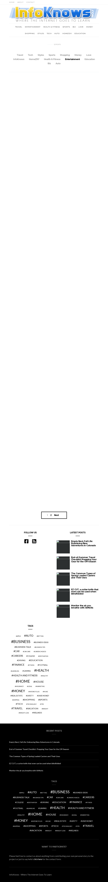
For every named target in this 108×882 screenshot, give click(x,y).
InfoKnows (18, 59)
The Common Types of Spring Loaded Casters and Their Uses (83, 575)
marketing (40, 686)
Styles (41, 33)
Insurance (20, 686)
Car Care (27, 651)
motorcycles (34, 691)
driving (21, 660)
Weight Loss (24, 713)
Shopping (30, 33)
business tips (40, 647)
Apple (19, 636)
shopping (29, 699)
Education (80, 33)
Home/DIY (67, 33)
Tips (42, 704)
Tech (49, 33)
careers (18, 655)
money (19, 691)
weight (45, 709)
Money (89, 27)
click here (37, 859)
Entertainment (32, 27)
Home (12, 2)
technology (32, 704)
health (42, 670)
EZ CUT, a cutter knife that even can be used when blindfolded (84, 591)
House (39, 681)
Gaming (27, 671)
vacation (32, 708)
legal (30, 686)
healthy (45, 676)
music (46, 691)
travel (18, 708)
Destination (43, 656)
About (20, 2)
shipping (16, 700)
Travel (18, 27)
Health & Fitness (51, 27)
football (43, 665)
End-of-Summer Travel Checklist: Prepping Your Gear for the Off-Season (84, 559)
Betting (41, 636)
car (17, 651)
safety (30, 696)
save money (43, 696)
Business (21, 641)
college (31, 656)
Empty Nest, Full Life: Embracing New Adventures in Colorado (83, 543)
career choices (40, 651)
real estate (17, 696)
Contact (30, 2)
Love (81, 27)
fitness (31, 665)
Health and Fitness (25, 675)
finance (18, 664)
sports (43, 699)
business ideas (41, 642)
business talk (23, 647)
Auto (57, 33)
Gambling (15, 671)
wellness (37, 713)
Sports (66, 27)
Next (56, 515)
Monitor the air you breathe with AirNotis (82, 606)
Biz (74, 27)
